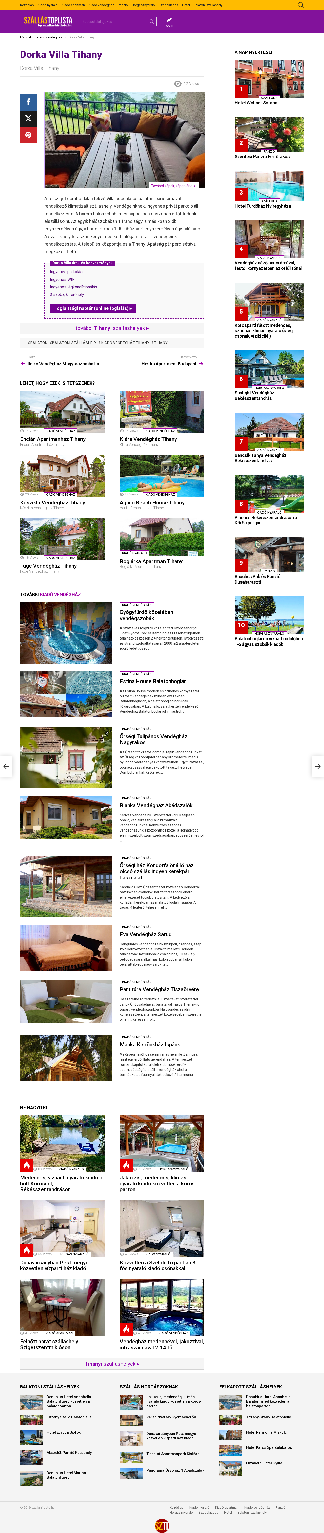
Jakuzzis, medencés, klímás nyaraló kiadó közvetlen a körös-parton (158, 1184)
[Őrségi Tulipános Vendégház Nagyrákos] (66, 757)
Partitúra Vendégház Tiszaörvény (159, 989)
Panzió (123, 5)
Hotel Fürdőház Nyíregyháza (263, 206)
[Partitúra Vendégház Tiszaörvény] (66, 1001)
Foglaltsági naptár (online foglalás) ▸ (93, 308)
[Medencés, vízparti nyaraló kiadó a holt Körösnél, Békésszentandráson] (62, 1143)
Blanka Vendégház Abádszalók (156, 805)
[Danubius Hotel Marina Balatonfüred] (31, 1478)
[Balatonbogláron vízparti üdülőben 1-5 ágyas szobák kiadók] (269, 615)
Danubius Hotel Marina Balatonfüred (66, 1475)
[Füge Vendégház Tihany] (62, 539)
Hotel (186, 5)
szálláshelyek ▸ (112, 1364)
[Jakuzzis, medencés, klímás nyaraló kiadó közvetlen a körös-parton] (162, 1143)
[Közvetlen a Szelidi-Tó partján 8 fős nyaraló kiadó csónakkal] (162, 1228)
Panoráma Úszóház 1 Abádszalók (175, 1470)
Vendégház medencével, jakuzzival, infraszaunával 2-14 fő (162, 1344)
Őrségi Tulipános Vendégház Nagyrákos (153, 739)
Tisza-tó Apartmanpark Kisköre (172, 1454)
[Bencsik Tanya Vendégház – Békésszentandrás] (269, 432)
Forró (26, 1165)
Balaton (39, 343)
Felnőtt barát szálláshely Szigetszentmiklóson (49, 1344)
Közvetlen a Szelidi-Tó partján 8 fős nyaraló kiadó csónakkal (157, 1266)
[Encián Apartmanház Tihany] (62, 412)
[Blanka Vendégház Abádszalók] (66, 817)
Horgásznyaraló (143, 5)
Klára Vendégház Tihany (148, 439)
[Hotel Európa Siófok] (31, 1437)
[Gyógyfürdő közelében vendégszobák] (66, 633)
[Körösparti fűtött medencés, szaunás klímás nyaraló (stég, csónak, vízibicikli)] (269, 302)
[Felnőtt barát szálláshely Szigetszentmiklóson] (62, 1307)
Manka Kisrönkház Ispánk (150, 1044)
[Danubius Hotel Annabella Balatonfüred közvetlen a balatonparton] (31, 1402)
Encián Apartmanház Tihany (53, 439)
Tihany (161, 343)
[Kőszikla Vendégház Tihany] (62, 476)
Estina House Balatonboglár (153, 681)
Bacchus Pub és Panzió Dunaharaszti (258, 579)
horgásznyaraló (173, 1169)
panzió (269, 151)
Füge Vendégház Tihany (48, 566)
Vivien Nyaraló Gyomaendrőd (171, 1417)
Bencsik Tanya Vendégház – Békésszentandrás (262, 458)
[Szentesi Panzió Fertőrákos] (269, 134)
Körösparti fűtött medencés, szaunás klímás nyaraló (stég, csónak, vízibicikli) (264, 331)
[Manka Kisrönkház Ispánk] (66, 1058)
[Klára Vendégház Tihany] (162, 412)
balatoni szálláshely (74, 343)
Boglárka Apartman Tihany (151, 561)
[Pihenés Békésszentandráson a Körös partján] (269, 494)
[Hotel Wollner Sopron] (269, 79)
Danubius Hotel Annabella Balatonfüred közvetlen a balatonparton (69, 1401)
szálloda (269, 98)
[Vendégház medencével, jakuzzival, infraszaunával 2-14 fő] (162, 1307)
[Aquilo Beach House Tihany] (162, 476)
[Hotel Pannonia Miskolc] (230, 1435)
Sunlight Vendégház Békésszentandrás (254, 395)
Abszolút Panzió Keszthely (69, 1452)
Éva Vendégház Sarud (146, 934)
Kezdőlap (27, 5)
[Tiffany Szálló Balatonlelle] (31, 1420)
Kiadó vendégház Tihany (125, 343)
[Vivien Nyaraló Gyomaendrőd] (131, 1420)
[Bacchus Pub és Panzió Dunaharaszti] (269, 554)
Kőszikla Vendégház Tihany (52, 503)
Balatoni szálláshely (208, 5)
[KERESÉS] (301, 5)
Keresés (152, 22)
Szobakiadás (168, 5)
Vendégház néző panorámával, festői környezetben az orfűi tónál (268, 265)
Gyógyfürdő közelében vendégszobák (146, 615)
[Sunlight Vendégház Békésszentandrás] (269, 369)
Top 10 (169, 26)
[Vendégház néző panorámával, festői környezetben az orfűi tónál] (269, 239)
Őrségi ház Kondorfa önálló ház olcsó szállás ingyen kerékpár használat (157, 871)
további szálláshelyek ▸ (112, 328)
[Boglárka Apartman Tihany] (162, 536)
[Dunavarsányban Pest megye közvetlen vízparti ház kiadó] (62, 1228)
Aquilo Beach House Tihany (152, 503)
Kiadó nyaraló (48, 5)
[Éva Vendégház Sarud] (66, 948)
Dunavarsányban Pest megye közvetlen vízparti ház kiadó (54, 1266)
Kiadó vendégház (101, 5)
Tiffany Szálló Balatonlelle (69, 1417)
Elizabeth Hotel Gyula (264, 1463)
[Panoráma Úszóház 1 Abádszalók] (131, 1473)
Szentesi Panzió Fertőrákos (262, 156)
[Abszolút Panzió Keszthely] (31, 1457)
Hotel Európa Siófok (64, 1432)
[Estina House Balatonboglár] (66, 694)
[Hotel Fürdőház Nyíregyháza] (269, 186)
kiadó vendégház (60, 431)
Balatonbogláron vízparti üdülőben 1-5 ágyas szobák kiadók (269, 641)
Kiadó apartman (73, 5)
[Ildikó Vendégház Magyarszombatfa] (6, 766)
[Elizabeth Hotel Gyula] (230, 1468)
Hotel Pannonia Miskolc (266, 1432)
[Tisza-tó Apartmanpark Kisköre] (131, 1457)
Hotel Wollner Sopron (256, 102)
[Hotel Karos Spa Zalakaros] (230, 1450)
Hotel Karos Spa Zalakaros (269, 1447)
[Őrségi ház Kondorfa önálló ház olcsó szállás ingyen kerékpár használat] (66, 886)
